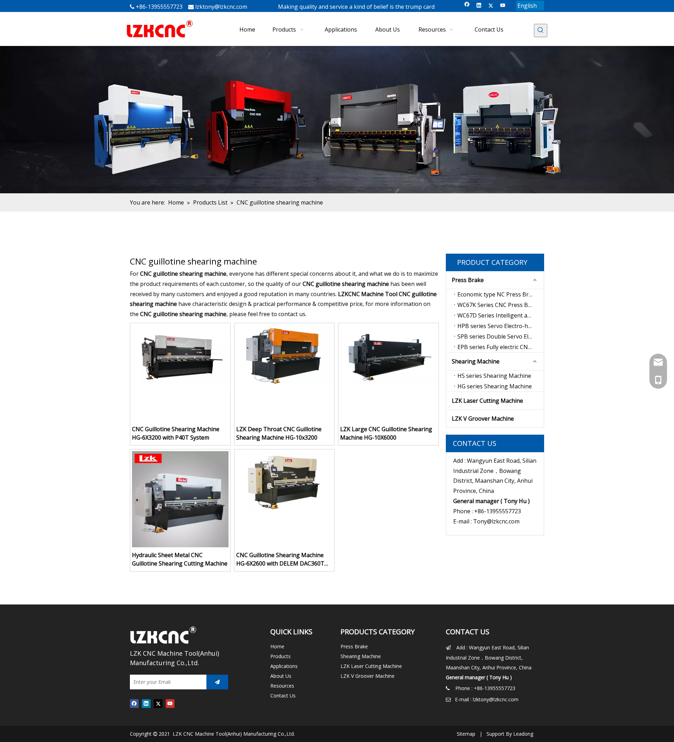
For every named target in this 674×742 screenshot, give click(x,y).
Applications (284, 666)
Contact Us (283, 695)
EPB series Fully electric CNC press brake (500, 347)
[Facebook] (467, 6)
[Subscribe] (217, 682)
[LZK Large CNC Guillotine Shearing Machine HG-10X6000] (388, 354)
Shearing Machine (476, 361)
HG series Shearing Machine (494, 386)
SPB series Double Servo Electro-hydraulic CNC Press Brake (500, 336)
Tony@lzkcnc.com (496, 521)
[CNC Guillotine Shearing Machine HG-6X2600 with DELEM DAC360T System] (284, 480)
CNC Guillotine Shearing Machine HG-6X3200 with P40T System (175, 433)
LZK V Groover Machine (483, 418)
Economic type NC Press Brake (497, 294)
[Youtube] (502, 6)
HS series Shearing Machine (494, 376)
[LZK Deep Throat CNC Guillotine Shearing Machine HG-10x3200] (284, 354)
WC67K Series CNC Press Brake (498, 305)
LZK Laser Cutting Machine (487, 401)
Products (280, 656)
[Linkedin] (479, 6)
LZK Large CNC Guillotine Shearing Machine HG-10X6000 (386, 433)
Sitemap (466, 733)
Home (277, 646)
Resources (282, 685)
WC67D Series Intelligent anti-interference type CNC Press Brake (500, 315)
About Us (280, 676)
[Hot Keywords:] (540, 30)
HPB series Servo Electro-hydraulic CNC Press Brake (500, 326)
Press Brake (468, 280)
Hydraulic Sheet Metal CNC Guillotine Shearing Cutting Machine (179, 559)
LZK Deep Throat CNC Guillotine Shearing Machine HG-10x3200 (279, 433)
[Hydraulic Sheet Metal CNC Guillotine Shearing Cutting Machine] (180, 498)
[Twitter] (491, 6)
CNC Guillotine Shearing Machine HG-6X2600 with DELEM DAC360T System (280, 559)
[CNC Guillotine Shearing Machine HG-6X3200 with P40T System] (180, 354)
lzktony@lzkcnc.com (221, 7)
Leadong (523, 733)
